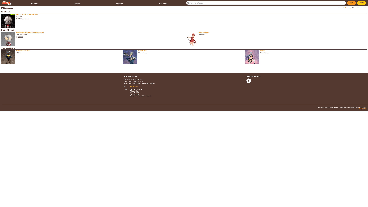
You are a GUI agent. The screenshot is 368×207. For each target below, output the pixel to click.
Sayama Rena (204, 33)
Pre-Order (34, 4)
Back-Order (163, 4)
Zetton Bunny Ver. (23, 51)
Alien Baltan (142, 51)
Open (125, 89)
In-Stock (77, 4)
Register (361, 3)
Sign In (351, 3)
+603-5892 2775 (135, 86)
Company (348, 8)
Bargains (119, 4)
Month (360, 8)
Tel (124, 86)
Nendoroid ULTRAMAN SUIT (27, 14)
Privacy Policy (362, 108)
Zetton (262, 51)
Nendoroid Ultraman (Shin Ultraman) (30, 33)
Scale (365, 8)
